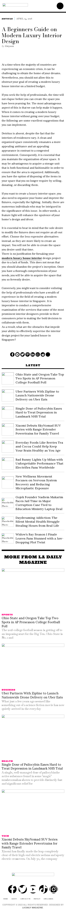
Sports (7, 614)
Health (7, 761)
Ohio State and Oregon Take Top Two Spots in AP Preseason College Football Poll (40, 378)
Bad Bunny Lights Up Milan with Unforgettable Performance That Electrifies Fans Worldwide (39, 463)
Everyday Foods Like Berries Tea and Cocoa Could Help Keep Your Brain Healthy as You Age (39, 446)
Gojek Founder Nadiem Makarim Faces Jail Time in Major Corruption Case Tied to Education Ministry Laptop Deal (39, 503)
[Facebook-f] (12, 889)
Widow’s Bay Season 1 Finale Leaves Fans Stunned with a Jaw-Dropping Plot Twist (39, 538)
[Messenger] (17, 354)
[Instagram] (53, 889)
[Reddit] (43, 354)
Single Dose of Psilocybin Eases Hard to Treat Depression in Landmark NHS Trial (39, 412)
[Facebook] (12, 354)
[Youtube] (33, 889)
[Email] (48, 354)
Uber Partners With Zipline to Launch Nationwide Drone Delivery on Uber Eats (37, 395)
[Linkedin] (32, 354)
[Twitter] (22, 354)
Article (7, 19)
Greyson (9, 46)
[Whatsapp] (38, 354)
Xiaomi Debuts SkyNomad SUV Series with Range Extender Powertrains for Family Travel (38, 429)
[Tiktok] (43, 889)
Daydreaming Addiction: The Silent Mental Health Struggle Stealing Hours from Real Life (38, 522)
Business (8, 689)
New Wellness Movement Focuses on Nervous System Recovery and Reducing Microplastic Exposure (36, 482)
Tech (5, 836)
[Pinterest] (27, 354)
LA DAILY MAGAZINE (32, 908)
